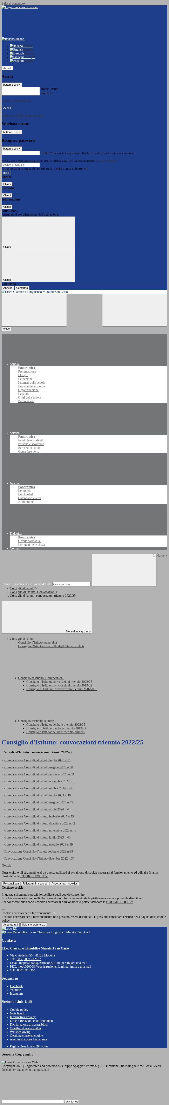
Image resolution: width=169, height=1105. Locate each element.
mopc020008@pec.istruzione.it (54, 966)
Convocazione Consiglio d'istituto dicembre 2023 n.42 (39, 823)
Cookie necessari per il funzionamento (27, 913)
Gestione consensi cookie (26, 1035)
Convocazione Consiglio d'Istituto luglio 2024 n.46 (37, 795)
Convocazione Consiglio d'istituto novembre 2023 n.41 (40, 830)
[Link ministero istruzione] (20, 7)
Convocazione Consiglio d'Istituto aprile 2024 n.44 (37, 809)
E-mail (45, 152)
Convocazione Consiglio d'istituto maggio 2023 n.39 (38, 844)
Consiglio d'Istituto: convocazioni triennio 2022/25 (59, 681)
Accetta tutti (65, 883)
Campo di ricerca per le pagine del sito (27, 584)
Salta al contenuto (13, 3)
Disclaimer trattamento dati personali (25, 1069)
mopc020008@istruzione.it (53, 963)
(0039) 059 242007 (28, 959)
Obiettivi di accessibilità (25, 1028)
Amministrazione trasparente (28, 1039)
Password (47, 93)
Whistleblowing (20, 1032)
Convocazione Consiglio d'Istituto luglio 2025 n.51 (37, 760)
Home (160, 555)
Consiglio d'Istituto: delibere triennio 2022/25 (55, 724)
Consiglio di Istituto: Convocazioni (33, 592)
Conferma (22, 287)
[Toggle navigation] (34, 310)
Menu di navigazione (77, 631)
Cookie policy (19, 1009)
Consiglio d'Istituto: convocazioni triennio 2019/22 (59, 685)
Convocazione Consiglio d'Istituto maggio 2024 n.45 (38, 802)
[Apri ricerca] (134, 310)
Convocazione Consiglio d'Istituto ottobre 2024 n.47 (38, 788)
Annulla (7, 287)
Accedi (7, 68)
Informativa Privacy (23, 1017)
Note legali (17, 1013)
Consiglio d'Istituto (22, 588)
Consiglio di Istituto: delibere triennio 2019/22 (56, 728)
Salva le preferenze (33, 924)
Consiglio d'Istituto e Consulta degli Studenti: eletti (51, 646)
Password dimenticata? (16, 100)
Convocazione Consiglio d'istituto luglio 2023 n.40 (37, 837)
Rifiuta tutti (35, 883)
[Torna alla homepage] (84, 292)
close (6, 328)
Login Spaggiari (107, 160)
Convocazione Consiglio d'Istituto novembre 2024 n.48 (40, 781)
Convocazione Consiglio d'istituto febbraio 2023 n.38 (38, 851)
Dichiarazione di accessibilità (29, 1024)
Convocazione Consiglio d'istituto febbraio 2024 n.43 (39, 816)
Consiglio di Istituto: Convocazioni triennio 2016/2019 (61, 689)
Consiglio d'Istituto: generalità (37, 642)
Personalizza (11, 883)
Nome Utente (49, 89)
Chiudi (7, 184)
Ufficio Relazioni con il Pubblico (31, 1020)
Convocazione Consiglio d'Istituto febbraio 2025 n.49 (39, 774)
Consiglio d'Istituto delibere (36, 721)
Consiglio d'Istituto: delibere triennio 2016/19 (55, 732)
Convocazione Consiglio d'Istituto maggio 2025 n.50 (38, 767)
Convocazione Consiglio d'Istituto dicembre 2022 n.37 (39, 858)
